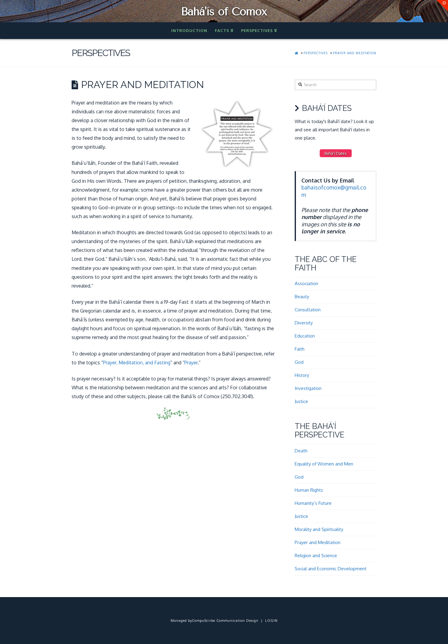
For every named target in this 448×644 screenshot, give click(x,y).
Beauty (302, 296)
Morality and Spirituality (319, 529)
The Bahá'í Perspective (319, 430)
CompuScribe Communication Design (225, 620)
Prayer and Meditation (317, 542)
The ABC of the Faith (326, 263)
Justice (301, 401)
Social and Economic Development (331, 568)
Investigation (308, 388)
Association (306, 283)
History (302, 375)
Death (301, 451)
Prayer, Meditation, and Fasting (136, 362)
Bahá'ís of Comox (224, 11)
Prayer (190, 362)
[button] (442, 6)
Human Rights (309, 490)
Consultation (308, 310)
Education (305, 336)
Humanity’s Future (313, 503)
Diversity (304, 323)
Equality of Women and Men (324, 464)
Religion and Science (316, 555)
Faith (299, 349)
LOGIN (271, 620)
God (299, 362)
